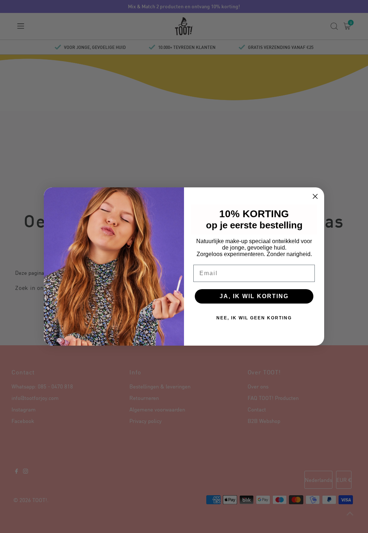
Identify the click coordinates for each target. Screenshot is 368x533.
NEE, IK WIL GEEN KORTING (254, 317)
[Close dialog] (315, 196)
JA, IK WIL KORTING (254, 296)
